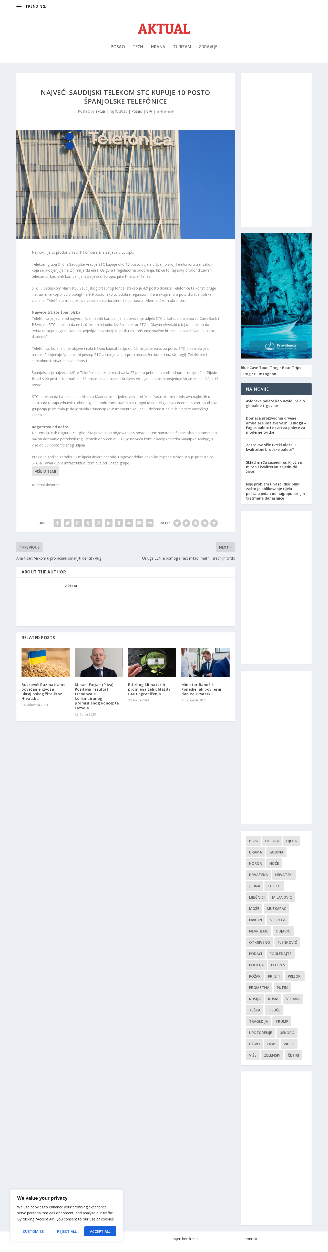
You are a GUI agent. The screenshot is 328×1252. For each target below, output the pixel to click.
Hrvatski (284, 874)
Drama (255, 852)
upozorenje (260, 1032)
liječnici (257, 897)
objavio (283, 931)
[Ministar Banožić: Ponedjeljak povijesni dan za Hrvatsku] (205, 662)
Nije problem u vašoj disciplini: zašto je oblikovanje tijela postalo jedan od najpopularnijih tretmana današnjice (275, 491)
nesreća (277, 919)
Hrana (158, 47)
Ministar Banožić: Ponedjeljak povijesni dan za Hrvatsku (201, 689)
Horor (255, 863)
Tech (138, 47)
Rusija (255, 998)
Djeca (291, 840)
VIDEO (289, 1043)
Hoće (274, 863)
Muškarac (276, 908)
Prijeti (274, 976)
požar (255, 976)
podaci (255, 953)
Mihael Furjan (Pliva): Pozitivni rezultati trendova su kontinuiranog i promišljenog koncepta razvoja (97, 696)
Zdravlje (208, 47)
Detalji (272, 840)
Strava (293, 998)
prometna (259, 987)
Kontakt (251, 1238)
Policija (256, 964)
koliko (274, 885)
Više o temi (45, 471)
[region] (66, 1215)
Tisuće (274, 1010)
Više (253, 1055)
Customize (33, 1231)
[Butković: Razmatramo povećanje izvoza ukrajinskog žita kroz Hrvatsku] (46, 662)
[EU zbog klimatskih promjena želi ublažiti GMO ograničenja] (152, 662)
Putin (282, 987)
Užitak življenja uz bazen (68, 6)
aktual (101, 111)
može (254, 908)
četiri (293, 1055)
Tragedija (258, 1021)
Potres (278, 964)
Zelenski (272, 1055)
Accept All (100, 1231)
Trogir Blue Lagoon (259, 373)
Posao (118, 47)
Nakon (255, 919)
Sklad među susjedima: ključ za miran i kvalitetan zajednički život (274, 467)
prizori (295, 976)
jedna (254, 885)
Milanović (282, 897)
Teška (254, 1010)
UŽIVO (254, 1043)
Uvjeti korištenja (185, 1238)
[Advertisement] (276, 150)
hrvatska (258, 874)
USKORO (287, 1032)
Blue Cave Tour (254, 367)
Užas (271, 1043)
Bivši (253, 840)
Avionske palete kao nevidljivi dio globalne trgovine (275, 403)
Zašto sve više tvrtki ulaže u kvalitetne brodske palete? (271, 447)
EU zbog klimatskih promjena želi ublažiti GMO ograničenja (149, 689)
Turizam (182, 47)
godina (276, 852)
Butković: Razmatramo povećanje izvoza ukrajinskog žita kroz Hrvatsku (44, 691)
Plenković (287, 942)
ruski (273, 998)
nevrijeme (258, 931)
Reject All (67, 1231)
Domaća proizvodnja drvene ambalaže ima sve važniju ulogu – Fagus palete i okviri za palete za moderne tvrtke (276, 425)
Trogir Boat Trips (285, 367)
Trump (281, 1021)
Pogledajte (281, 953)
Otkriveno (259, 942)
